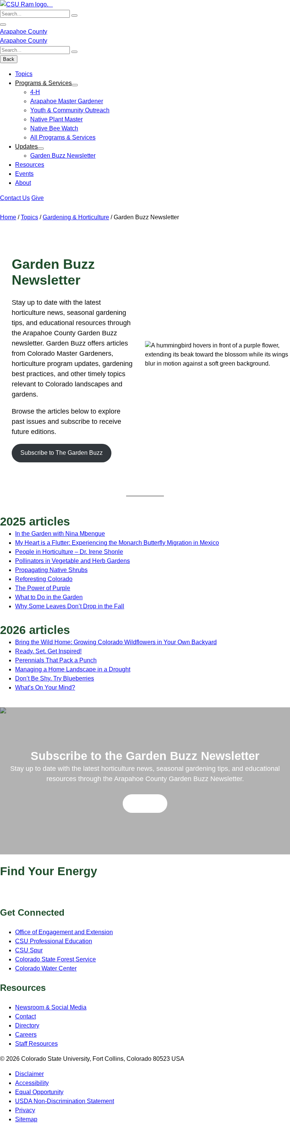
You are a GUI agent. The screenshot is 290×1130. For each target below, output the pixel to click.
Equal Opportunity (39, 1092)
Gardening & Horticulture (76, 217)
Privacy (25, 1110)
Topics (23, 74)
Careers (26, 1034)
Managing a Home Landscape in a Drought (72, 669)
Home (8, 217)
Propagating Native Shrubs (51, 570)
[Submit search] (74, 15)
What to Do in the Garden (49, 597)
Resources (29, 164)
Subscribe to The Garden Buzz (61, 453)
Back (8, 59)
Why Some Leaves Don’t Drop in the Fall (69, 606)
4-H (35, 92)
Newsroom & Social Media (50, 1007)
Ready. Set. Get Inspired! (48, 651)
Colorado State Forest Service (55, 959)
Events (24, 174)
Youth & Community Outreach (70, 110)
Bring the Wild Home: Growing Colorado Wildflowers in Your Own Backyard (116, 642)
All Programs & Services (63, 137)
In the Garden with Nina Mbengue (60, 533)
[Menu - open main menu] (3, 24)
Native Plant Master (56, 119)
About (23, 183)
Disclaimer (29, 1074)
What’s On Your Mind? (45, 687)
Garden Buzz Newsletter (63, 155)
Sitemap (26, 1119)
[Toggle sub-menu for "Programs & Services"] (75, 85)
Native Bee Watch (54, 128)
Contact (25, 1016)
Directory (27, 1025)
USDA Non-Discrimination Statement (64, 1101)
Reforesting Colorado (43, 579)
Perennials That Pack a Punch (56, 660)
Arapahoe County (23, 31)
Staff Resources (36, 1043)
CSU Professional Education (53, 941)
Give (37, 198)
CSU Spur (29, 950)
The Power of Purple (42, 588)
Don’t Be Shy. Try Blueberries (54, 678)
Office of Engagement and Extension (64, 932)
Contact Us (15, 198)
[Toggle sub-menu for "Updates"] (41, 148)
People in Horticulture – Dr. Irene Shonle (69, 552)
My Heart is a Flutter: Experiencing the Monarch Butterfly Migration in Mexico (117, 542)
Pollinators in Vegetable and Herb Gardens (72, 561)
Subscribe (145, 803)
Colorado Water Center (46, 968)
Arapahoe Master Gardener (66, 101)
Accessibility (32, 1083)
